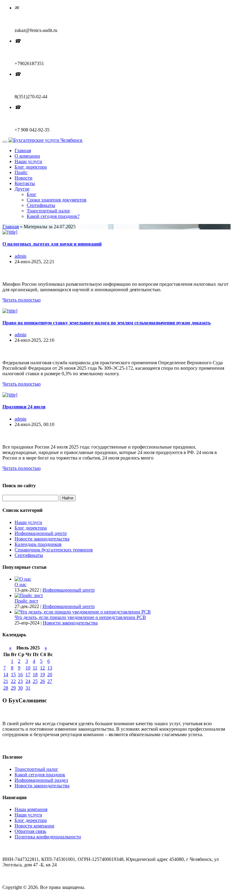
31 (27, 687)
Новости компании (34, 825)
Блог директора (31, 167)
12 (42, 667)
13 (49, 667)
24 (27, 681)
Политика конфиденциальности (48, 836)
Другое (22, 188)
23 (20, 681)
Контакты (25, 183)
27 (49, 681)
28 (5, 687)
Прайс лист (26, 600)
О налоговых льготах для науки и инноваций (52, 243)
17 (27, 674)
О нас (20, 584)
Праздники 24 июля (24, 406)
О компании (27, 156)
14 (5, 674)
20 (49, 674)
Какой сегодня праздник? (53, 216)
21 (5, 681)
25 (35, 681)
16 (20, 674)
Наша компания (31, 809)
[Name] (4, 142)
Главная (23, 150)
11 (35, 667)
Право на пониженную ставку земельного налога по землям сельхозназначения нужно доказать (106, 322)
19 (42, 674)
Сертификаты (41, 205)
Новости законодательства (42, 538)
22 (13, 681)
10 (27, 667)
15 (13, 674)
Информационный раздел (41, 780)
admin (20, 256)
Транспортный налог (48, 210)
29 (13, 687)
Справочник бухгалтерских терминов (54, 549)
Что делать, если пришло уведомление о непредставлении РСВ (80, 617)
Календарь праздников (38, 544)
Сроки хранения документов (56, 199)
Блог (31, 194)
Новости (23, 177)
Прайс (21, 172)
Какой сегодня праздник (40, 774)
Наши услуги (28, 161)
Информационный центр (41, 533)
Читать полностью (21, 299)
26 (42, 681)
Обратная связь (30, 831)
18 (35, 674)
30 (20, 687)
